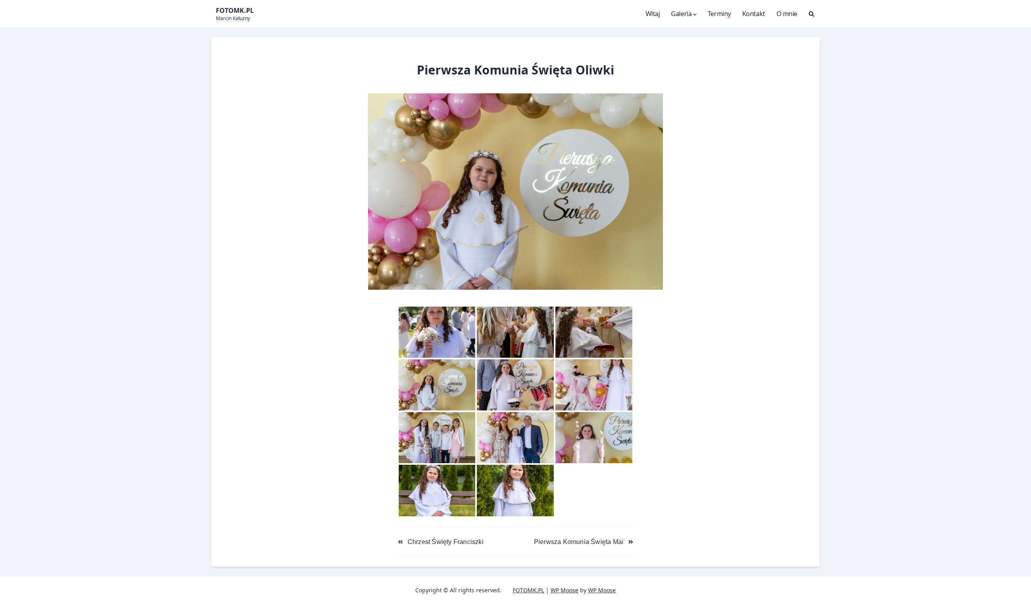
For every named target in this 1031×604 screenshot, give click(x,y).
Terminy (719, 13)
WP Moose (564, 590)
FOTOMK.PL (528, 590)
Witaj (653, 13)
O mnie (786, 13)
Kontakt (753, 13)
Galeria (681, 13)
